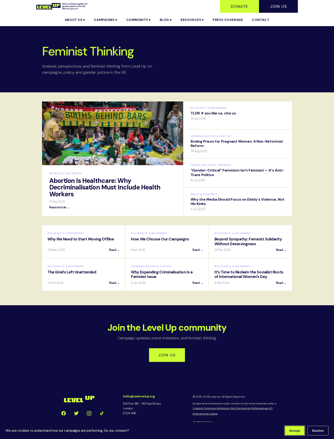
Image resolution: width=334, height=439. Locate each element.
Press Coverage (228, 20)
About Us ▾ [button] (75, 20)
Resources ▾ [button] (192, 20)
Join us (167, 355)
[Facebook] (64, 413)
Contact (260, 20)
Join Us (278, 6)
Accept (294, 430)
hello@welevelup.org (139, 396)
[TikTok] (102, 413)
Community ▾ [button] (138, 20)
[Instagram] (89, 413)
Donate (239, 6)
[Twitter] (76, 413)
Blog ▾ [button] (166, 20)
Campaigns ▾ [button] (105, 20)
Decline (318, 430)
